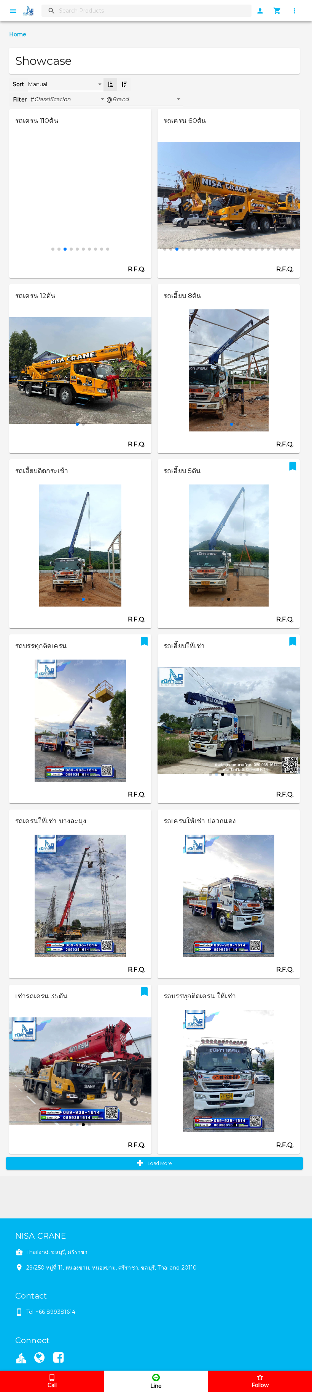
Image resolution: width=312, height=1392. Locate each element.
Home (18, 34)
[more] (294, 10)
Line (156, 1385)
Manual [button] (38, 84)
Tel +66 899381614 (51, 1311)
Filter (20, 99)
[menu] (13, 10)
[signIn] (260, 10)
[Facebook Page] (58, 1358)
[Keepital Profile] (21, 1357)
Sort (18, 84)
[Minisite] (39, 1358)
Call (52, 1385)
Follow (260, 1385)
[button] (70, 99)
